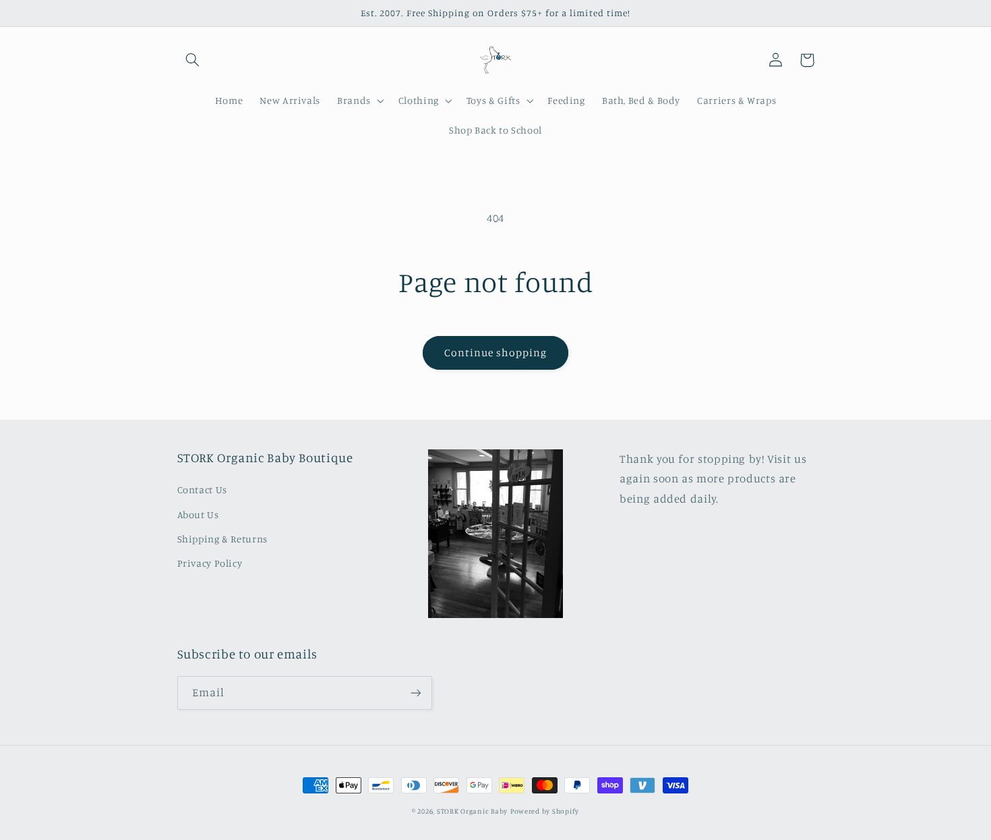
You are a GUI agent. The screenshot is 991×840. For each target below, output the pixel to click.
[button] (192, 60)
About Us (198, 514)
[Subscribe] (415, 692)
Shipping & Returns (222, 538)
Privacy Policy (210, 563)
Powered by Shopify (544, 811)
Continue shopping (495, 352)
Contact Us (202, 489)
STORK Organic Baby (472, 811)
